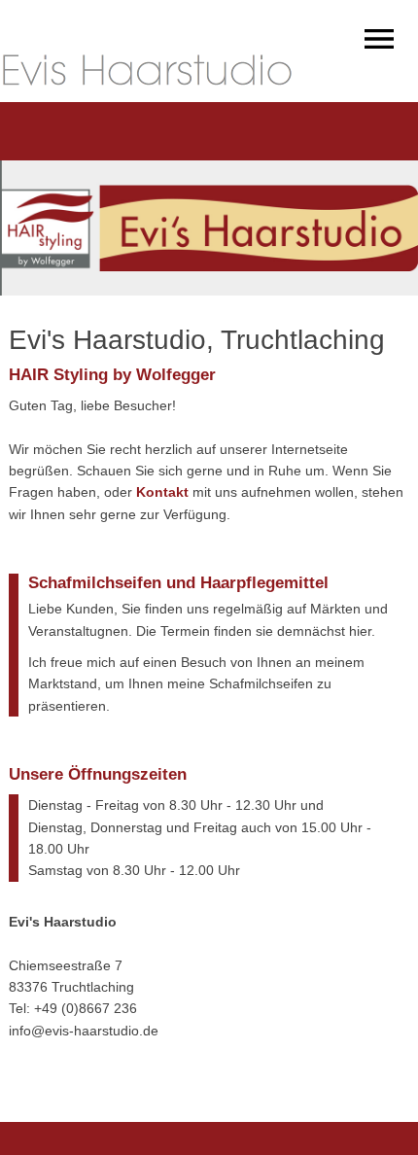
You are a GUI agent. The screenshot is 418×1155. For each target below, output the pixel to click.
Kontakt (162, 492)
